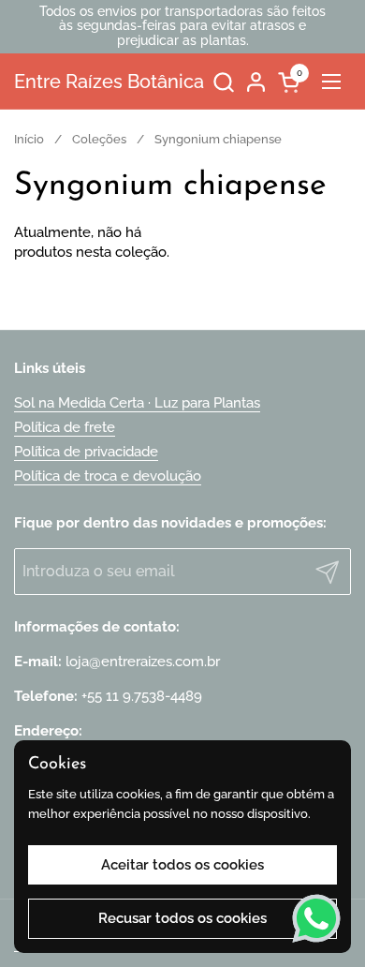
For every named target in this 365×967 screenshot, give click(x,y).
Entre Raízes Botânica (109, 81)
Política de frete (64, 427)
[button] (223, 82)
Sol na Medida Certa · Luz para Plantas (137, 402)
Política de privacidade (86, 451)
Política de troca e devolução (107, 476)
